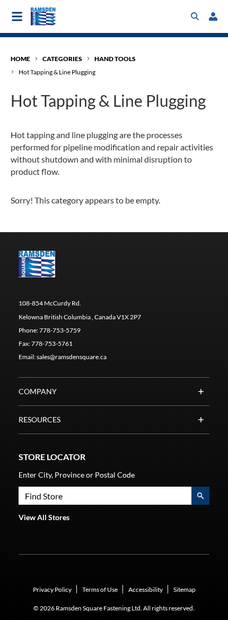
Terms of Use (100, 589)
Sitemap (184, 589)
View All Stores (44, 517)
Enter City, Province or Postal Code (77, 474)
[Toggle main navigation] (17, 16)
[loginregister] (213, 16)
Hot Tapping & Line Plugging (57, 72)
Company (38, 391)
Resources (39, 419)
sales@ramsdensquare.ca (72, 357)
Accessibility (145, 589)
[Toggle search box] (195, 16)
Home (20, 59)
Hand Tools (115, 59)
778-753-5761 (52, 343)
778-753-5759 (60, 330)
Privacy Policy (52, 589)
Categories (62, 59)
